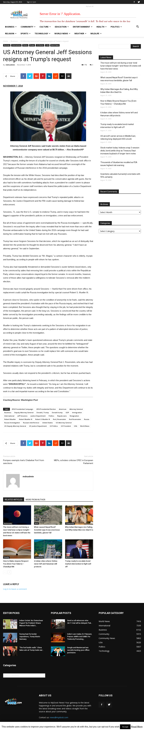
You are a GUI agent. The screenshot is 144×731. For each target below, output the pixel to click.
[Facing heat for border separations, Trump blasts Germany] (10, 638)
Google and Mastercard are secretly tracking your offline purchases (78, 650)
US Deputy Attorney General (15, 426)
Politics (115, 26)
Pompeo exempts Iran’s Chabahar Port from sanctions (23, 462)
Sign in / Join (31, 2)
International (16, 45)
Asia (36, 523)
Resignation (74, 416)
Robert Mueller (10, 419)
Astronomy (8, 523)
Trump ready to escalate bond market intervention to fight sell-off (78, 564)
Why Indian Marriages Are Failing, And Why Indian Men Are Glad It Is (119, 90)
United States (47, 423)
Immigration (77, 412)
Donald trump (57, 412)
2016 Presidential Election (46, 409)
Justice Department (38, 416)
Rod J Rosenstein (59, 419)
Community (27, 26)
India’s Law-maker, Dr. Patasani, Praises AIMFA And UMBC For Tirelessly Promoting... (79, 636)
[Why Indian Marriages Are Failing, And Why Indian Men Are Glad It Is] (79, 515)
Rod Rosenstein (75, 419)
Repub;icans (62, 416)
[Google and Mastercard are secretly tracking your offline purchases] (58, 651)
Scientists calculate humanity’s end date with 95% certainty (120, 175)
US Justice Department (38, 426)
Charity (6, 557)
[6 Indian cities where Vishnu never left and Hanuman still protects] (48, 549)
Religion (9, 33)
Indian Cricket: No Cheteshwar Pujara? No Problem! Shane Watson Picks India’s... (31, 623)
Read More (137, 727)
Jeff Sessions (22, 416)
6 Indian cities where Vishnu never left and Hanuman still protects (45, 564)
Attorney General (76, 409)
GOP (67, 412)
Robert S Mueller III (42, 419)
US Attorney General (64, 423)
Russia (32, 45)
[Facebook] (134, 2)
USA (47, 45)
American (62, 409)
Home (5, 41)
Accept (125, 727)
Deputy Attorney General (23, 412)
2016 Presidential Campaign (22, 409)
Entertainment (81, 26)
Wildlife (94, 33)
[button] (137, 27)
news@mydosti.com (59, 717)
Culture (44, 26)
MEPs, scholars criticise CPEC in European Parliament (73, 462)
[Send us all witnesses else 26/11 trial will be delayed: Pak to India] (58, 624)
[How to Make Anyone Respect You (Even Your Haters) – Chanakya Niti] (17, 549)
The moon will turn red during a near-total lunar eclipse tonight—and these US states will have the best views (120, 66)
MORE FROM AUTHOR (35, 500)
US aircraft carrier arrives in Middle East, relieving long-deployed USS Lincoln (118, 137)
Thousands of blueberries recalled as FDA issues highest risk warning (118, 163)
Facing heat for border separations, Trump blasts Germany (29, 636)
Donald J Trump (43, 412)
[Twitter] (139, 2)
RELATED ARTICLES (13, 500)
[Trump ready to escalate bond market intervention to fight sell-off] (79, 549)
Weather (79, 33)
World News (61, 33)
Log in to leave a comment (15, 589)
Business (9, 26)
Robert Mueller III (25, 419)
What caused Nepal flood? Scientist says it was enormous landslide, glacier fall (47, 530)
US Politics (40, 45)
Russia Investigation (12, 423)
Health (100, 26)
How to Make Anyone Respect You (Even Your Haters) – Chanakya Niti (15, 564)
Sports (24, 33)
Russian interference (31, 423)
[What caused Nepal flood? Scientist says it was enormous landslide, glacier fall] (48, 515)
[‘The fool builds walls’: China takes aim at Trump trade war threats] (10, 651)
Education (61, 26)
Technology (41, 33)
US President (66, 426)
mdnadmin (10, 65)
